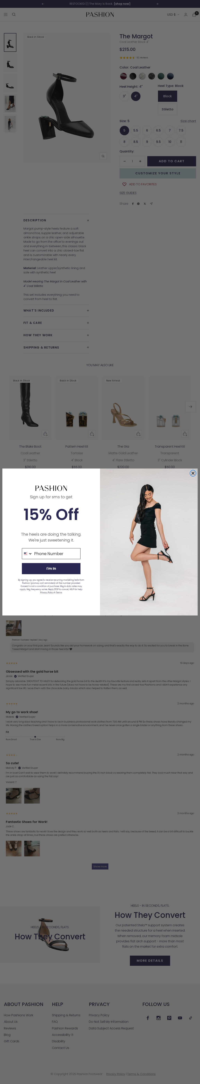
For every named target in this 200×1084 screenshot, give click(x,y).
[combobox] (27, 553)
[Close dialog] (193, 473)
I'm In (51, 568)
